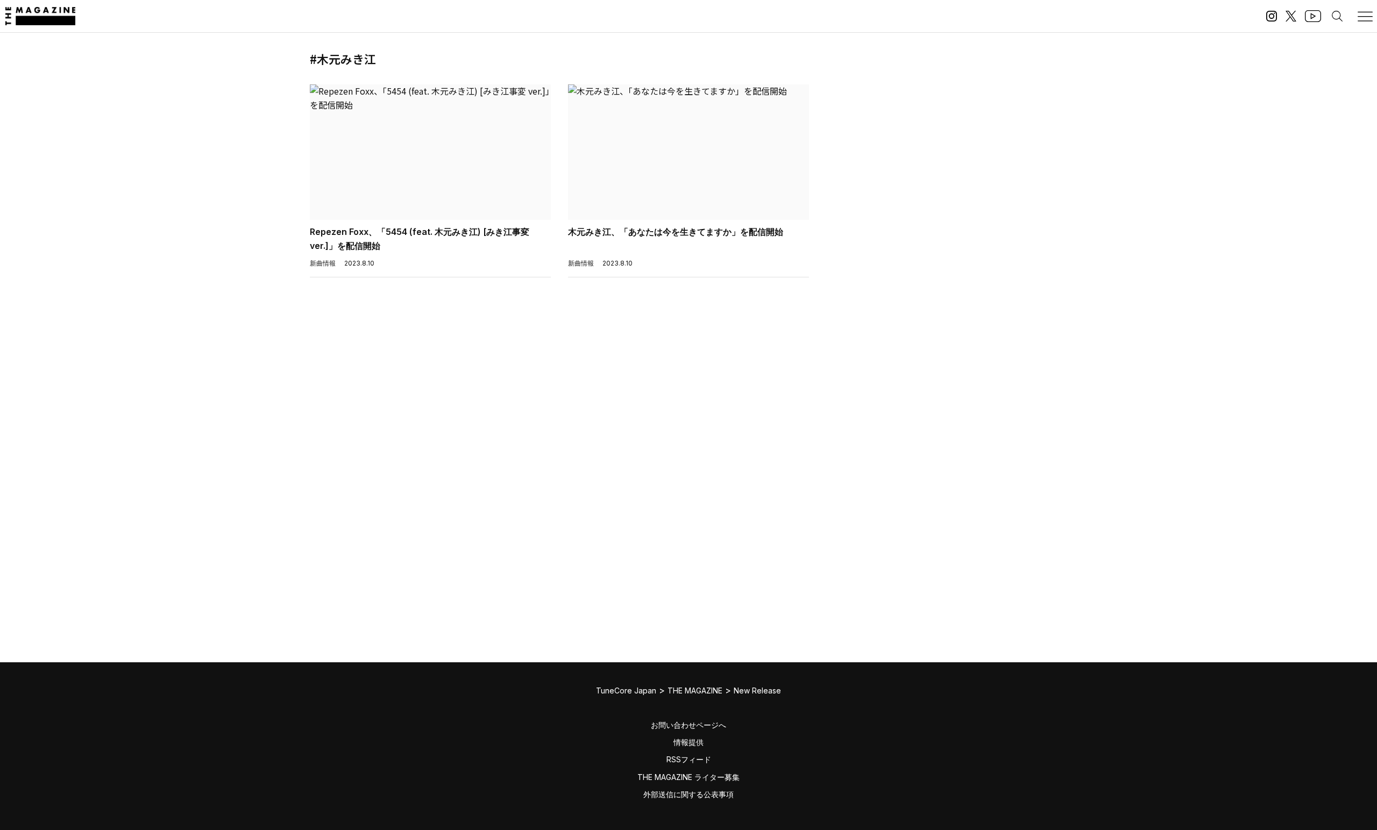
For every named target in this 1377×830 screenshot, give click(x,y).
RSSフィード (688, 759)
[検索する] (1337, 16)
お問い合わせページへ (688, 724)
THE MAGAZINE (695, 690)
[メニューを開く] (1365, 16)
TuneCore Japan (626, 690)
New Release (757, 690)
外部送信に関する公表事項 (688, 794)
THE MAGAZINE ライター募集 (688, 777)
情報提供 (688, 742)
